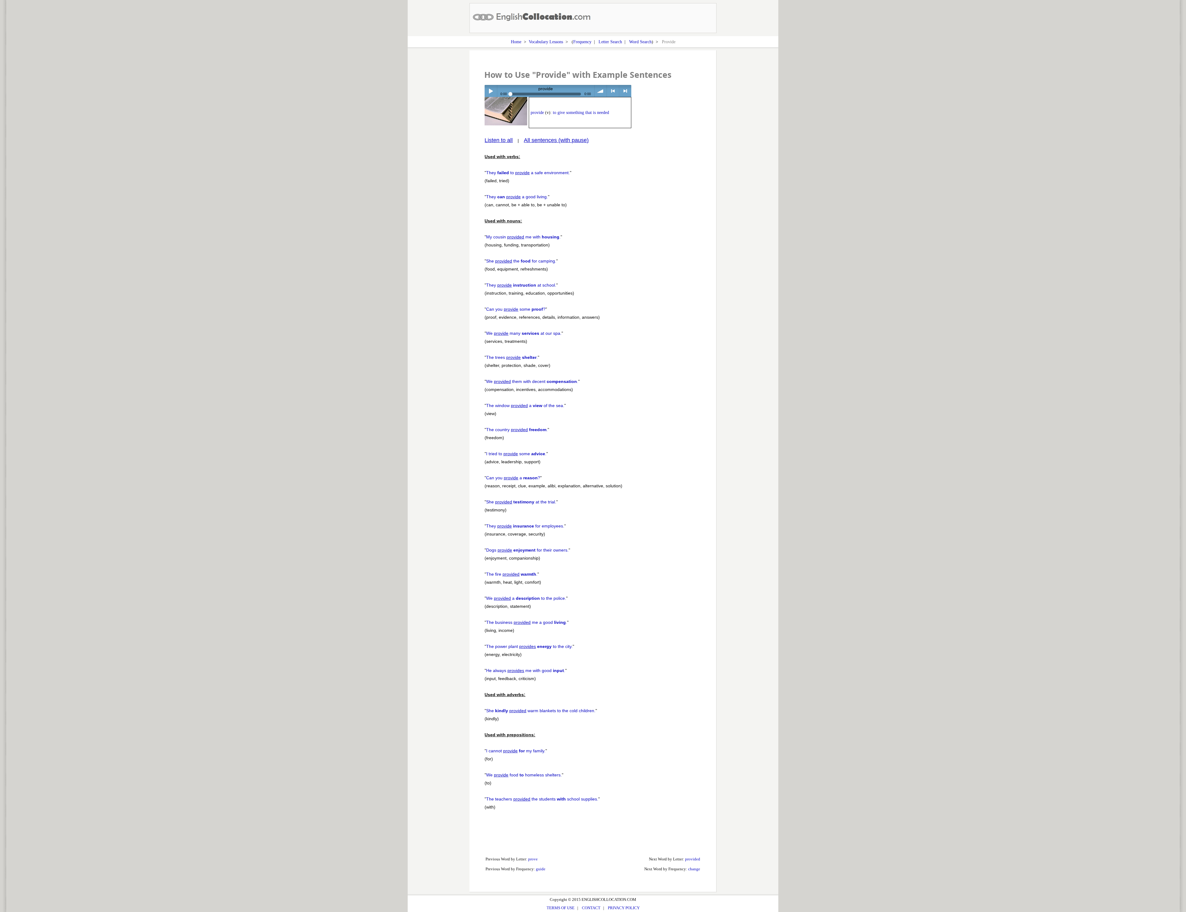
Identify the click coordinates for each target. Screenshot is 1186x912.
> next (625, 91)
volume (601, 91)
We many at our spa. (523, 333)
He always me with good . (525, 670)
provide (537, 112)
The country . (517, 429)
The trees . (512, 357)
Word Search (640, 41)
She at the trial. (521, 501)
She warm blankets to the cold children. (540, 710)
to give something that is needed (581, 112)
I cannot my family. (515, 750)
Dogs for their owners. (527, 550)
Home (516, 41)
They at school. (521, 285)
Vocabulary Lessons (546, 41)
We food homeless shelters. (524, 774)
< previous (613, 91)
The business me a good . (526, 622)
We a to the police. (526, 598)
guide (540, 869)
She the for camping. (521, 260)
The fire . (511, 574)
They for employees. (525, 525)
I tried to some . (516, 453)
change (694, 869)
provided (692, 859)
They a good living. (517, 196)
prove (533, 859)
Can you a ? (513, 477)
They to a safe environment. (528, 172)
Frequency (582, 41)
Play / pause (491, 91)
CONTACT (591, 908)
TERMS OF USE (560, 908)
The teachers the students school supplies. (542, 798)
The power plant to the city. (529, 646)
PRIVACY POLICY (624, 908)
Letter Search (610, 41)
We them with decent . (532, 381)
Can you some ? (515, 309)
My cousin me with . (523, 236)
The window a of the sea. (525, 405)
